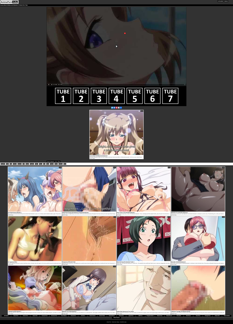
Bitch (7, 163)
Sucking (60, 163)
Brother (14, 163)
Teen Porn (198, 315)
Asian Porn (15, 315)
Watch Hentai (117, 317)
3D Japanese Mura (12, 262)
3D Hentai (6, 315)
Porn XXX (179, 315)
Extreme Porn (54, 315)
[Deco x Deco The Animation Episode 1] (144, 211)
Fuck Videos (64, 315)
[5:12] (144, 310)
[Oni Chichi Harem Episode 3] (35, 211)
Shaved (51, 163)
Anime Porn (25, 315)
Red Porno (188, 315)
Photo (59, 161)
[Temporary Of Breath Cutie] (89, 260)
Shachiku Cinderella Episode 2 (178, 262)
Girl (23, 163)
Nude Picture (169, 315)
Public (36, 163)
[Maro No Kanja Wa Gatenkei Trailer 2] (144, 260)
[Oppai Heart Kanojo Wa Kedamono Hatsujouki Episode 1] (89, 211)
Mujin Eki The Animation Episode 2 (179, 212)
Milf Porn (140, 315)
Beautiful (3, 163)
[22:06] (89, 310)
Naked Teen (159, 315)
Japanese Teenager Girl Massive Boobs (180, 311)
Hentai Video (102, 315)
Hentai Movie (112, 315)
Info (56, 161)
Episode (19, 163)
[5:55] (198, 310)
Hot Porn (83, 315)
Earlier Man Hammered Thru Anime (125, 311)
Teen (65, 163)
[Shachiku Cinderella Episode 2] (198, 260)
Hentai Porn (73, 315)
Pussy (40, 163)
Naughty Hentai (150, 315)
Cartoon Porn (45, 315)
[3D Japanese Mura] (35, 260)
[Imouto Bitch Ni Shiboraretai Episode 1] (116, 154)
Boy (11, 163)
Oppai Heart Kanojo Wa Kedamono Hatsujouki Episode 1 (75, 212)
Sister (56, 163)
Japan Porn (130, 315)
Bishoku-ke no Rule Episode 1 (69, 311)
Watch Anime (227, 315)
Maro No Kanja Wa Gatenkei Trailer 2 (125, 262)
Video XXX (217, 315)
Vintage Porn (207, 315)
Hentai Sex (121, 315)
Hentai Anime (93, 315)
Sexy (48, 163)
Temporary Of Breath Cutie (68, 262)
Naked (27, 163)
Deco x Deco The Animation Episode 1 (126, 212)
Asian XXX (35, 315)
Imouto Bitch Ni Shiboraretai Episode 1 (99, 155)
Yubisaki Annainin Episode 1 (14, 311)
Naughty (32, 163)
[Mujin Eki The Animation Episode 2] (198, 211)
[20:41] (35, 310)
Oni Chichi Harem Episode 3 (14, 212)
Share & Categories (50, 161)
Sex (44, 163)
